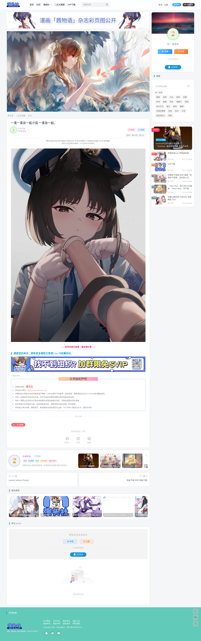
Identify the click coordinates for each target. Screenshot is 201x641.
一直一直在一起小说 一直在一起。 (34, 123)
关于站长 (56, 621)
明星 (186, 129)
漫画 (158, 124)
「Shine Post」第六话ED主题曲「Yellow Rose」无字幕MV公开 (180, 215)
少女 (171, 124)
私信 (142, 130)
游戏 (178, 124)
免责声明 (56, 624)
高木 (177, 138)
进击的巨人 (160, 143)
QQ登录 (79, 554)
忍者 (170, 138)
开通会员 (190, 5)
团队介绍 (76, 621)
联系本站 (66, 621)
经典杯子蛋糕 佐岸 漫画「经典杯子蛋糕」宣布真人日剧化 (180, 205)
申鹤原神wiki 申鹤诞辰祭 (178, 180)
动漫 (185, 124)
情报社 (46, 5)
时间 (158, 129)
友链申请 (46, 624)
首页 (32, 5)
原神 (165, 124)
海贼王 (179, 129)
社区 (39, 5)
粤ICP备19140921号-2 (74, 627)
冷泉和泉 (21, 128)
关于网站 (46, 621)
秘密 (165, 129)
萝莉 (175, 134)
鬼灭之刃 (159, 134)
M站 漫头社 (60, 627)
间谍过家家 (160, 138)
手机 (171, 129)
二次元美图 (59, 5)
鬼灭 (168, 134)
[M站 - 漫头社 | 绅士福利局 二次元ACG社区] (14, 626)
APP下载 (71, 5)
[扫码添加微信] (195, 617)
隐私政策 (66, 624)
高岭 (170, 143)
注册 (166, 5)
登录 (160, 5)
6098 (32, 461)
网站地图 (76, 624)
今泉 (183, 138)
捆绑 (181, 134)
